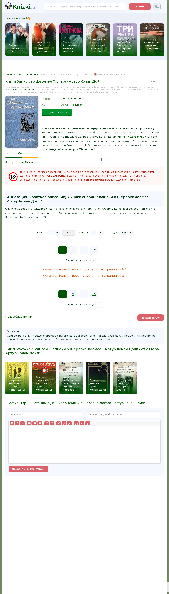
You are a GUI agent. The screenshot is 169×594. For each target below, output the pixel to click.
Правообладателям (18, 316)
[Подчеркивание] (22, 423)
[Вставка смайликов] (58, 423)
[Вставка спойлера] (82, 423)
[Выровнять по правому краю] (39, 423)
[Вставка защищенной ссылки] (69, 423)
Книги (16, 89)
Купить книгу (57, 112)
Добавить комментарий (28, 468)
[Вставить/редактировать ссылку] (64, 423)
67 (94, 250)
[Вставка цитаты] (76, 423)
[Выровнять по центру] (34, 423)
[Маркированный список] (46, 423)
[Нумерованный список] (52, 423)
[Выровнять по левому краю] (29, 423)
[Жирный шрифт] (12, 423)
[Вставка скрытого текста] (87, 423)
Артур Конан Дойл (19, 162)
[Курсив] (17, 423)
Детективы (28, 89)
